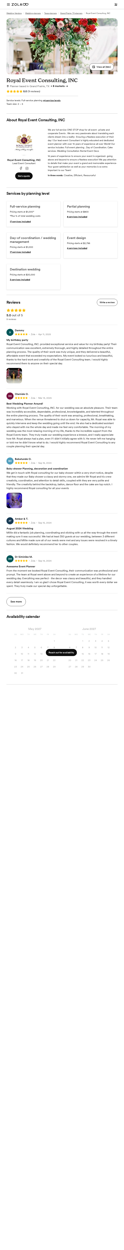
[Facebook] (21, 168)
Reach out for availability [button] (61, 652)
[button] (101, 66)
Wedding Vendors (14, 13)
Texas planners (50, 13)
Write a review (107, 302)
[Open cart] (116, 4)
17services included (20, 221)
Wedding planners (33, 13)
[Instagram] (27, 168)
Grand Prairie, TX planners (71, 13)
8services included (77, 216)
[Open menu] (8, 4)
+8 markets (58, 86)
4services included (77, 248)
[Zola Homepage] (20, 4)
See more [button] (16, 601)
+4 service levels (52, 100)
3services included (20, 279)
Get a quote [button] (24, 176)
